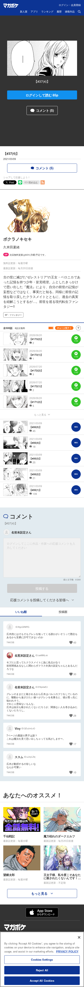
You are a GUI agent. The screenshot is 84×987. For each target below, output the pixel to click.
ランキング (47, 11)
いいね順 (21, 612)
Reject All (42, 970)
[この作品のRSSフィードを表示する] (43, 182)
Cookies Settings (42, 959)
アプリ (34, 11)
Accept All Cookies (42, 981)
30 (74, 674)
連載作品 (70, 11)
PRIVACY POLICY (67, 951)
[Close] (79, 937)
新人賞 (23, 11)
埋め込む (33, 182)
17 (74, 743)
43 (74, 642)
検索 (79, 12)
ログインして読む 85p (42, 95)
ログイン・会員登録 (70, 5)
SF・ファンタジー (13, 314)
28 (74, 715)
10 (74, 772)
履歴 (59, 11)
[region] (42, 959)
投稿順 (63, 612)
